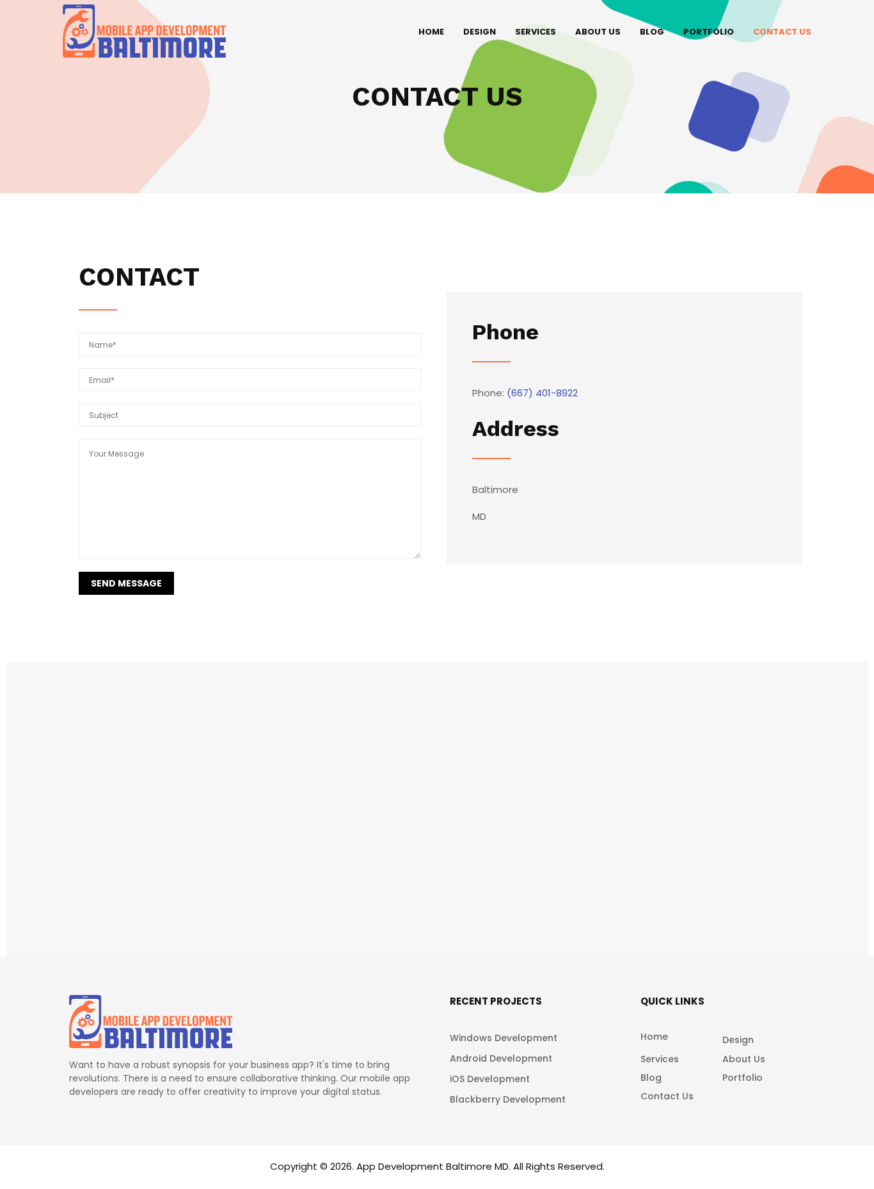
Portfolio (708, 32)
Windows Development (503, 1037)
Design (479, 32)
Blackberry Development (508, 1099)
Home (431, 32)
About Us (598, 32)
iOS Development (490, 1078)
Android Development (501, 1058)
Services (535, 32)
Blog (652, 32)
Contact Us (782, 32)
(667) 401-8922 (542, 393)
